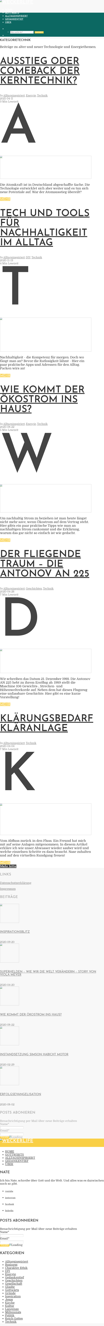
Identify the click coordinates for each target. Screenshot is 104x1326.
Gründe (10, 1293)
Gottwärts (12, 13)
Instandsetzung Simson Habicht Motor (34, 1054)
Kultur (9, 1305)
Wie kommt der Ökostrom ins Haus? (42, 399)
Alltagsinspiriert (16, 16)
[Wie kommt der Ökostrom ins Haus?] (9, 1004)
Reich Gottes (14, 1318)
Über (8, 22)
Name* (4, 1124)
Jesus (9, 1299)
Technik (42, 95)
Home (8, 10)
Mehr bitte (8, 866)
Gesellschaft (13, 1283)
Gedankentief (14, 19)
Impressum (8, 888)
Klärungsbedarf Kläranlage (46, 723)
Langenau (12, 1309)
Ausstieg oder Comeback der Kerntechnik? (40, 71)
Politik (9, 1315)
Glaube (10, 1286)
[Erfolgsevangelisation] (9, 1084)
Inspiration (13, 1296)
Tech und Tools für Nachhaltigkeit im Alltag (45, 228)
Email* (4, 1130)
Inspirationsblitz (15, 931)
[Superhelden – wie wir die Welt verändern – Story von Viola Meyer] (9, 961)
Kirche (10, 1302)
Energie (31, 95)
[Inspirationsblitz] (9, 921)
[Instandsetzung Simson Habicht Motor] (9, 1044)
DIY (28, 257)
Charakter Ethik (16, 1267)
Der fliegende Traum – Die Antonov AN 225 (44, 564)
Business (11, 1264)
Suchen (39, 32)
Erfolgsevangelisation (20, 1094)
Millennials (13, 1312)
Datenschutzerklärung (15, 882)
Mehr (5, 199)
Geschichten (34, 588)
